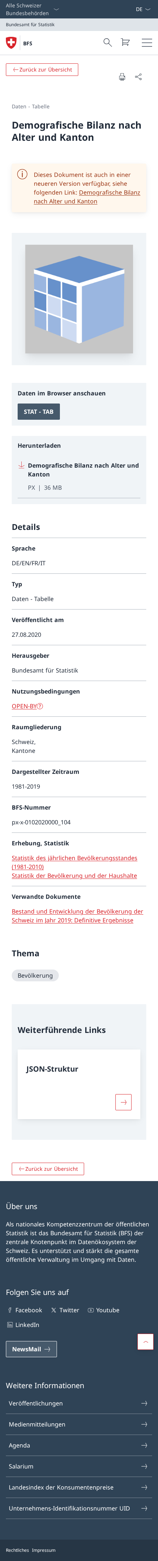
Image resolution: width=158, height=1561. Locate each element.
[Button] (123, 1102)
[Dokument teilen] (138, 77)
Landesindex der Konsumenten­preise (61, 1487)
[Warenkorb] (125, 42)
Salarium (21, 1466)
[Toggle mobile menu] (147, 42)
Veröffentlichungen (36, 1403)
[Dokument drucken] (122, 77)
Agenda (19, 1445)
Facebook (28, 1310)
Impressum (43, 1550)
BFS (27, 43)
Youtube (107, 1310)
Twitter (69, 1310)
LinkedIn (27, 1325)
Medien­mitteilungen (37, 1424)
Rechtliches (17, 1550)
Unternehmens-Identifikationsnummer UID (69, 1508)
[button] (145, 1342)
